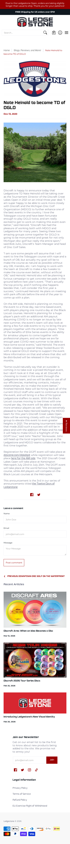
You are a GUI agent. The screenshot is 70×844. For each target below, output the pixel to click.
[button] (54, 32)
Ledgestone (9, 821)
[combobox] (22, 32)
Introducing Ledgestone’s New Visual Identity (29, 717)
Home (7, 50)
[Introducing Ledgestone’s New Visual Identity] (35, 703)
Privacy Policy (20, 788)
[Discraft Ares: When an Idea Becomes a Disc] (35, 610)
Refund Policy (20, 800)
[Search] (45, 32)
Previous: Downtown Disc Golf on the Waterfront (36, 576)
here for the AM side (23, 458)
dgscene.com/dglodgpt (17, 455)
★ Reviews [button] (66, 425)
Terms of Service (22, 794)
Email (6, 528)
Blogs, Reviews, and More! (27, 50)
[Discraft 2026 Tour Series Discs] (35, 660)
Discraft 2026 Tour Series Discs (22, 681)
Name (7, 513)
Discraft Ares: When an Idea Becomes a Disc (28, 631)
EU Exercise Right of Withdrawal (30, 806)
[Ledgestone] (35, 22)
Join (52, 760)
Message (8, 543)
